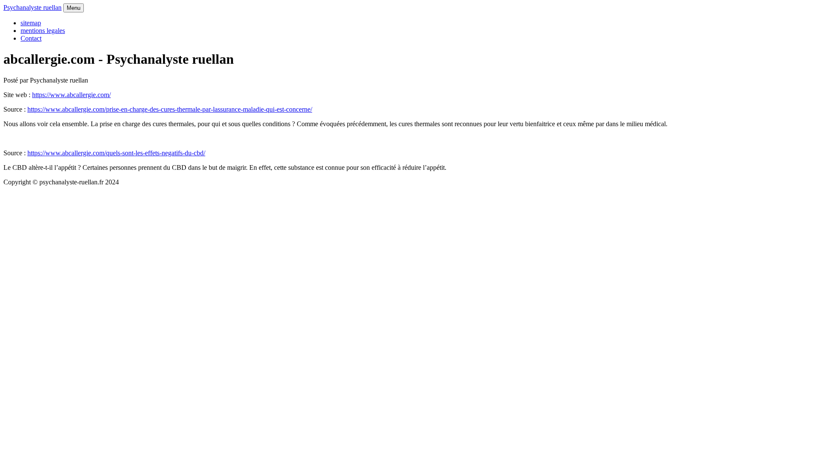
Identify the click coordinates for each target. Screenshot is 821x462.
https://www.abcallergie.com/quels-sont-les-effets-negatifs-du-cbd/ (116, 153)
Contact (31, 38)
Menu (73, 8)
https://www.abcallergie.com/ (71, 94)
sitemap (31, 23)
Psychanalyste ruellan (32, 7)
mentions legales (43, 30)
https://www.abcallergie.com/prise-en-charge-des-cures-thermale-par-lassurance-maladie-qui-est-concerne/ (169, 109)
